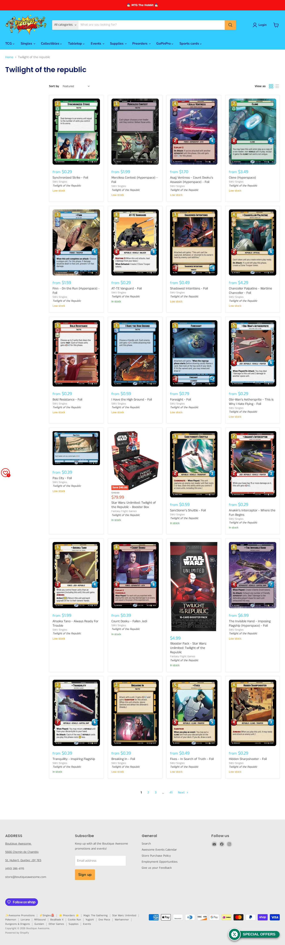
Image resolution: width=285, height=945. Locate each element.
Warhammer (122, 920)
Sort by (54, 86)
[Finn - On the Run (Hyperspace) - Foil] (76, 242)
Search (146, 843)
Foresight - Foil (180, 399)
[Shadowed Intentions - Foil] (194, 242)
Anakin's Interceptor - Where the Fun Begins (252, 512)
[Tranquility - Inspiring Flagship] (76, 713)
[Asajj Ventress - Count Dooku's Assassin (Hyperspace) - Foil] (194, 132)
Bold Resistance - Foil (67, 399)
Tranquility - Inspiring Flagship (74, 759)
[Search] (230, 25)
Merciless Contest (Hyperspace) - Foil (134, 179)
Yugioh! (90, 920)
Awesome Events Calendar (159, 849)
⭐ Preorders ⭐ (69, 915)
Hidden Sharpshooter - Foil (248, 759)
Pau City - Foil (62, 478)
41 (171, 792)
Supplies (117, 43)
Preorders (140, 43)
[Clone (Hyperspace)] (252, 132)
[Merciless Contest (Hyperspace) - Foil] (135, 132)
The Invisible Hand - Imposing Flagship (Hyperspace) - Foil (250, 623)
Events (96, 43)
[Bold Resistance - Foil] (76, 353)
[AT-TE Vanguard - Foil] (135, 242)
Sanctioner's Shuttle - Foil (188, 510)
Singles (27, 43)
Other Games (56, 924)
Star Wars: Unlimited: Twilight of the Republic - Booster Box (133, 504)
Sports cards (189, 43)
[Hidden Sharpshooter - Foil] (252, 713)
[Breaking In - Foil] (135, 713)
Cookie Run (74, 920)
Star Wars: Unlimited (124, 915)
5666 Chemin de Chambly (22, 852)
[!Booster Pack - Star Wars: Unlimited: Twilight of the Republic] (194, 586)
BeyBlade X (56, 920)
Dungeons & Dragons (17, 924)
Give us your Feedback (157, 868)
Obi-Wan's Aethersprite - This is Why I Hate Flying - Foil (251, 401)
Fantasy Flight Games (124, 511)
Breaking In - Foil (123, 759)
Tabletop (75, 43)
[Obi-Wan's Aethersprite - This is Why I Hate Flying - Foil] (252, 353)
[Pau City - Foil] (76, 448)
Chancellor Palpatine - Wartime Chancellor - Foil (250, 290)
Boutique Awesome (18, 843)
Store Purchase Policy (156, 856)
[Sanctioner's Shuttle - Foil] (194, 464)
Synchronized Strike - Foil (70, 177)
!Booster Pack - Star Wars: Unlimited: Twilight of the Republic (188, 648)
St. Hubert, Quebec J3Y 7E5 (23, 860)
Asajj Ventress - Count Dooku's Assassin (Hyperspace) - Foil (191, 179)
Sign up (85, 874)
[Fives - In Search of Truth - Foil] (194, 713)
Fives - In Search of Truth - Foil (192, 759)
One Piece (104, 920)
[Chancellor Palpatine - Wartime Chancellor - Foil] (252, 242)
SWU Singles (60, 182)
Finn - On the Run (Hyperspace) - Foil (76, 290)
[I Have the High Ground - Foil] (135, 353)
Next (181, 792)
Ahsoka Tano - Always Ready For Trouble (75, 623)
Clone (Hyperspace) (242, 177)
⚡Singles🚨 (46, 915)
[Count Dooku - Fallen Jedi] (135, 575)
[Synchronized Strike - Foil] (76, 132)
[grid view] (271, 86)
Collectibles (50, 43)
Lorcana (25, 920)
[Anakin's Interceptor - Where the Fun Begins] (252, 464)
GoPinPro (164, 43)
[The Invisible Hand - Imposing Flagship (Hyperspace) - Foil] (252, 575)
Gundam (39, 924)
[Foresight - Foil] (194, 353)
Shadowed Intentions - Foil (189, 288)
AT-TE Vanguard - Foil (126, 288)
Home (9, 57)
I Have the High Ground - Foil (131, 399)
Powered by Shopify (17, 933)
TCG (9, 43)
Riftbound (40, 920)
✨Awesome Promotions (20, 915)
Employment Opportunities (160, 862)
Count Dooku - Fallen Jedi (129, 621)
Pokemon (10, 920)
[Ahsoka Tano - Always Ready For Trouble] (76, 575)
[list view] (277, 86)
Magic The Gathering (95, 915)
